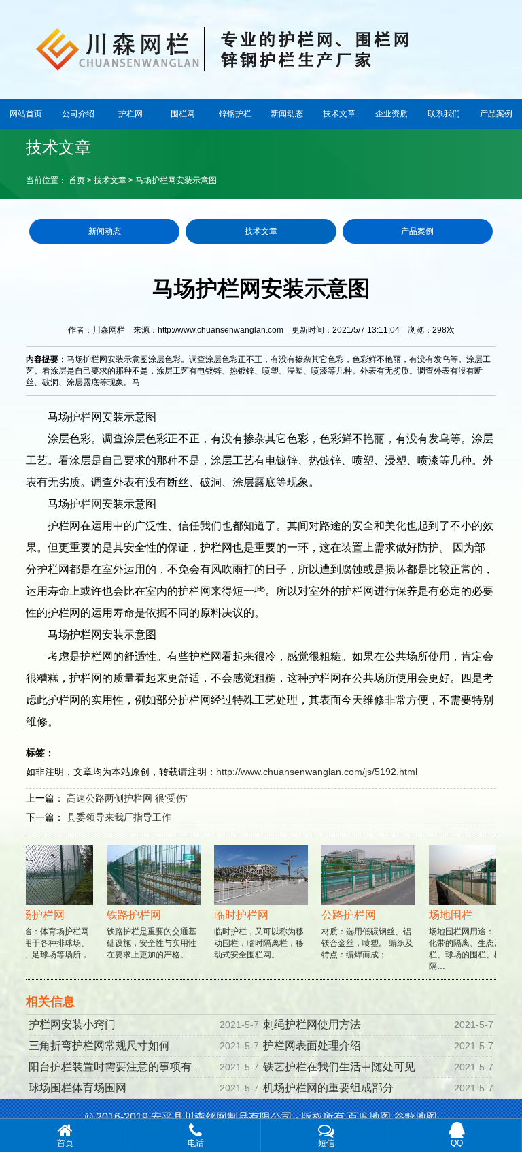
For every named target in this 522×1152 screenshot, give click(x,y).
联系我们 (444, 113)
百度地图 (369, 1117)
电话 (196, 1143)
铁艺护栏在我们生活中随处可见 (339, 1066)
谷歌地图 (415, 1117)
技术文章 (339, 113)
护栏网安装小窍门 (72, 1024)
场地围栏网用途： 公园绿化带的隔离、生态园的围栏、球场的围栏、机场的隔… (469, 940)
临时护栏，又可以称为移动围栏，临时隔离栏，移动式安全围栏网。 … (253, 934)
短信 (326, 1143)
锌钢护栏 (235, 113)
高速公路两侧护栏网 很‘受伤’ (127, 798)
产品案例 (496, 113)
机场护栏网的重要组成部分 (328, 1087)
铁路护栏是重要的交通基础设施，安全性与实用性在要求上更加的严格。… (145, 934)
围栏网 (183, 113)
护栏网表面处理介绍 (312, 1045)
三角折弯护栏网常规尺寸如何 (99, 1045)
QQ (457, 1143)
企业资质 (391, 113)
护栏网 (130, 113)
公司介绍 (78, 113)
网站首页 (26, 113)
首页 (77, 180)
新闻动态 (287, 113)
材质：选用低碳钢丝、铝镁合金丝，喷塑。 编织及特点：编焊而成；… (361, 934)
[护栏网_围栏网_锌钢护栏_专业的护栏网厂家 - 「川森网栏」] (261, 47)
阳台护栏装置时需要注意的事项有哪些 (121, 1066)
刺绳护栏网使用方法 (312, 1024)
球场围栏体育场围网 (77, 1087)
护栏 (80, 417)
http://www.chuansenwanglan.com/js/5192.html (316, 771)
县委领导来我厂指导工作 (119, 817)
